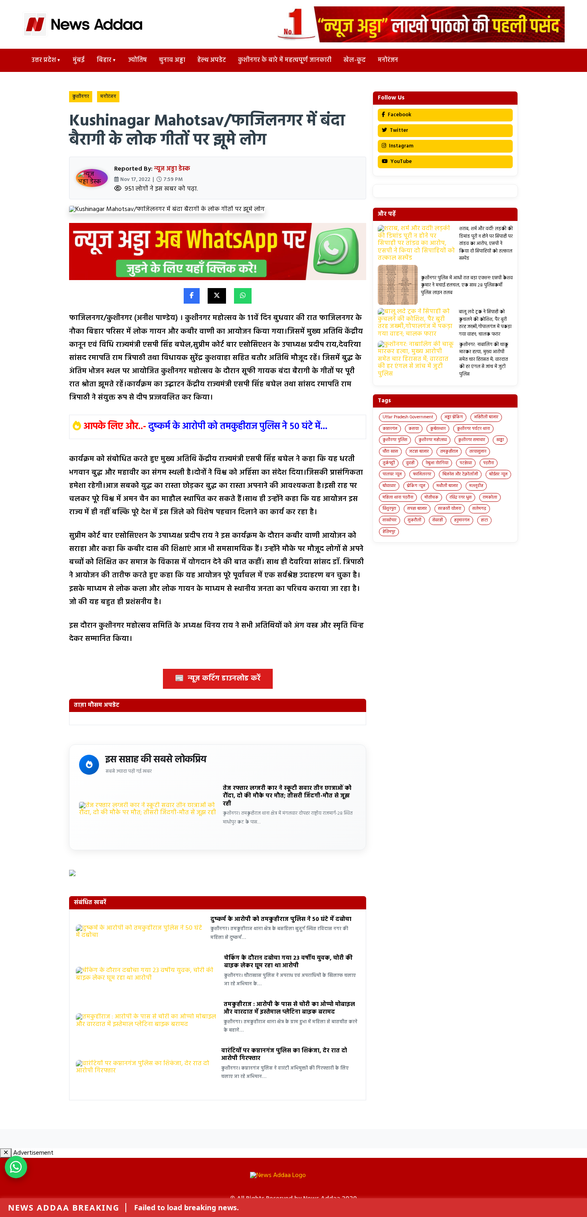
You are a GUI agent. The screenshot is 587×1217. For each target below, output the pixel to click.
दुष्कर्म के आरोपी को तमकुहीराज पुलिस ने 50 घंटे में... (238, 426)
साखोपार (390, 520)
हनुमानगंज (462, 520)
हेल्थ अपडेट (211, 60)
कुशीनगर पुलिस (395, 439)
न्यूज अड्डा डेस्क (172, 169)
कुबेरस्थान (438, 428)
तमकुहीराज (449, 451)
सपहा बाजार (417, 508)
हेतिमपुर (389, 531)
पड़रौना (488, 463)
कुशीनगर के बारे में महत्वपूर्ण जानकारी (284, 60)
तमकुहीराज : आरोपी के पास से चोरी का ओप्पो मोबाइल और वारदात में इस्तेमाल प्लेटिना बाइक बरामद (289, 1008)
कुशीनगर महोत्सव (432, 439)
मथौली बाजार (447, 485)
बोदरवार (389, 485)
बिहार (104, 60)
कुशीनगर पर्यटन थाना (473, 428)
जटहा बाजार (419, 451)
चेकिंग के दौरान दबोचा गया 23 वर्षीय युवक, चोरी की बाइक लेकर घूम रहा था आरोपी (288, 962)
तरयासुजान (477, 451)
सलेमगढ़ (479, 508)
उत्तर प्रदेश (44, 60)
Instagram (400, 146)
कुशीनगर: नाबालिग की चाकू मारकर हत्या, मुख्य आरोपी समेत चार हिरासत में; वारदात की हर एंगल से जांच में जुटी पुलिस (483, 359)
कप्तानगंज (390, 428)
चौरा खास (390, 451)
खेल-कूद (354, 60)
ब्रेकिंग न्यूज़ (416, 485)
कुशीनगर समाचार (471, 439)
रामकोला (490, 497)
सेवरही (437, 520)
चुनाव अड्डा (172, 60)
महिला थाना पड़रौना (398, 497)
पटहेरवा (466, 463)
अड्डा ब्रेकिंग (453, 417)
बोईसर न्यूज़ (498, 474)
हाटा (484, 520)
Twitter (398, 130)
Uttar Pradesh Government (408, 417)
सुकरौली (414, 520)
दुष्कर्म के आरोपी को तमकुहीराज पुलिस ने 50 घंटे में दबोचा (280, 919)
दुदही (410, 463)
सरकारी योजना (449, 508)
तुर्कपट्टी (389, 463)
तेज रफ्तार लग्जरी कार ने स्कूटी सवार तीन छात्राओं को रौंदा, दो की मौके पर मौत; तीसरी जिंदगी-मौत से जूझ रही (287, 796)
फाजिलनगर (422, 474)
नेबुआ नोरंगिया (437, 463)
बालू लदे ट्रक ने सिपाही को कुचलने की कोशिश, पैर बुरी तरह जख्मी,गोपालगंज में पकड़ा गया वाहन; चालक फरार (485, 323)
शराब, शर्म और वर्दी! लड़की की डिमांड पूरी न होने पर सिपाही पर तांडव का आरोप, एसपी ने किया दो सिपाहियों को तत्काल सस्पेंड (486, 243)
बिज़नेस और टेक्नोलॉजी (460, 474)
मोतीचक (431, 497)
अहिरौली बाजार (486, 417)
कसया (414, 428)
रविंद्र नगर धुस (461, 497)
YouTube (400, 161)
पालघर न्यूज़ (392, 474)
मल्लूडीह (476, 485)
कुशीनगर (80, 97)
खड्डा (500, 439)
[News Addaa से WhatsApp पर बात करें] (16, 1167)
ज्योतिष (137, 60)
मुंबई (79, 60)
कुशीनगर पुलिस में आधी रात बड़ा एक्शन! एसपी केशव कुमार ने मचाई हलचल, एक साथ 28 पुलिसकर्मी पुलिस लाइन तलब (467, 285)
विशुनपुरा (389, 508)
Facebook (399, 115)
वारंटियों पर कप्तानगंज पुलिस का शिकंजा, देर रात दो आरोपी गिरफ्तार (284, 1055)
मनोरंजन (388, 60)
